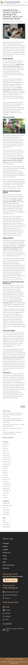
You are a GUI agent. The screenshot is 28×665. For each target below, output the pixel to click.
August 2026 (6, 444)
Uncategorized (6, 514)
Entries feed (6, 522)
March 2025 (5, 477)
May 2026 (5, 448)
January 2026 (6, 455)
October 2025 (6, 461)
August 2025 (6, 466)
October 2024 (6, 488)
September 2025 (7, 464)
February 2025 (6, 479)
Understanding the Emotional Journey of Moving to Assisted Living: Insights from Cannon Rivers (12, 414)
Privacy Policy (19, 659)
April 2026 (5, 450)
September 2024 (7, 490)
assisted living (6, 503)
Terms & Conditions (10, 659)
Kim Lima (6, 21)
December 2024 (6, 484)
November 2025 (6, 459)
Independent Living (7, 505)
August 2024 (6, 493)
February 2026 (6, 453)
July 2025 (5, 468)
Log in (4, 520)
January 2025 (6, 481)
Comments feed (6, 524)
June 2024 (5, 497)
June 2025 (5, 470)
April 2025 (5, 475)
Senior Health (6, 510)
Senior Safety (6, 512)
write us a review (10, 580)
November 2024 (6, 486)
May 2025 (5, 473)
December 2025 (6, 457)
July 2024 (5, 495)
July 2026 (5, 446)
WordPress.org (6, 527)
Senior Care (19, 21)
